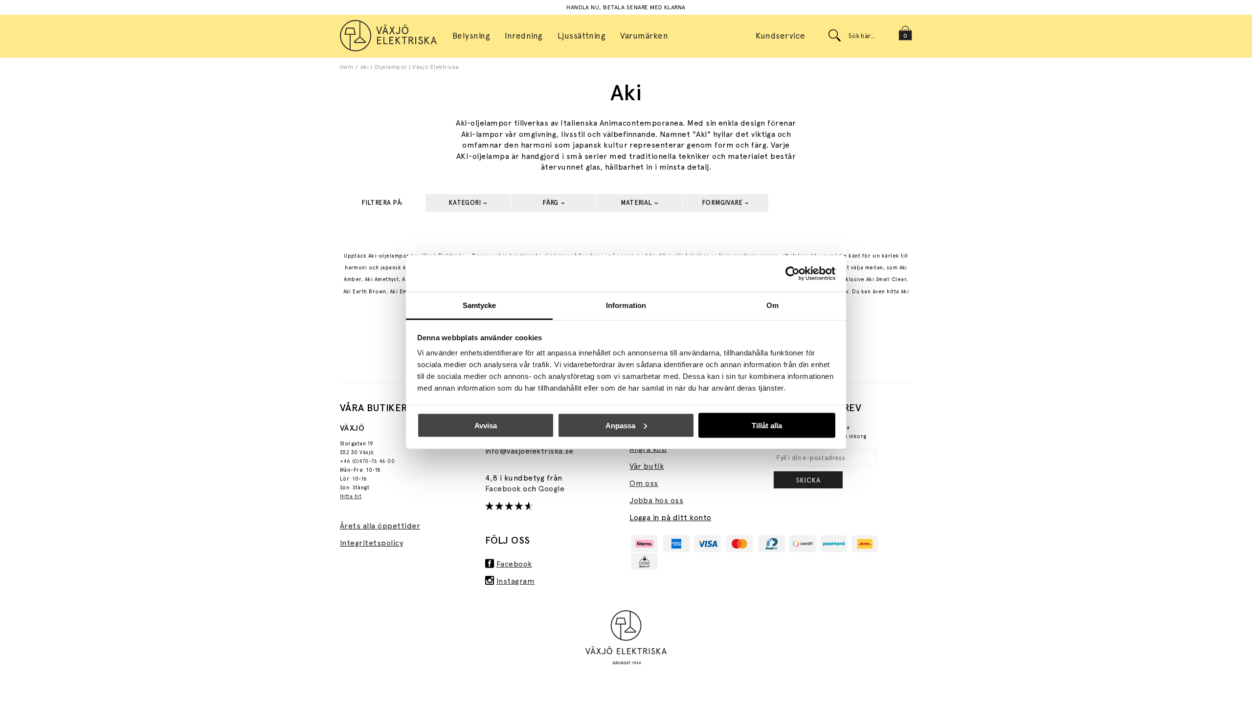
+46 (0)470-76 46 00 (367, 461)
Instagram (515, 581)
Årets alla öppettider (380, 525)
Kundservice (780, 36)
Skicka (808, 480)
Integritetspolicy (371, 543)
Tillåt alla (767, 425)
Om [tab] (772, 305)
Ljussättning (582, 36)
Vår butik (646, 466)
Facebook (504, 488)
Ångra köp (648, 449)
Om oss (643, 483)
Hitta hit (350, 496)
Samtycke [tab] (479, 305)
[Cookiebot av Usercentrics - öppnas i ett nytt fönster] (792, 273)
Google (551, 488)
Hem (346, 67)
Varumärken (644, 36)
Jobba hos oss (656, 500)
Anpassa (620, 425)
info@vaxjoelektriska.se (529, 451)
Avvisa (485, 425)
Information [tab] (626, 305)
